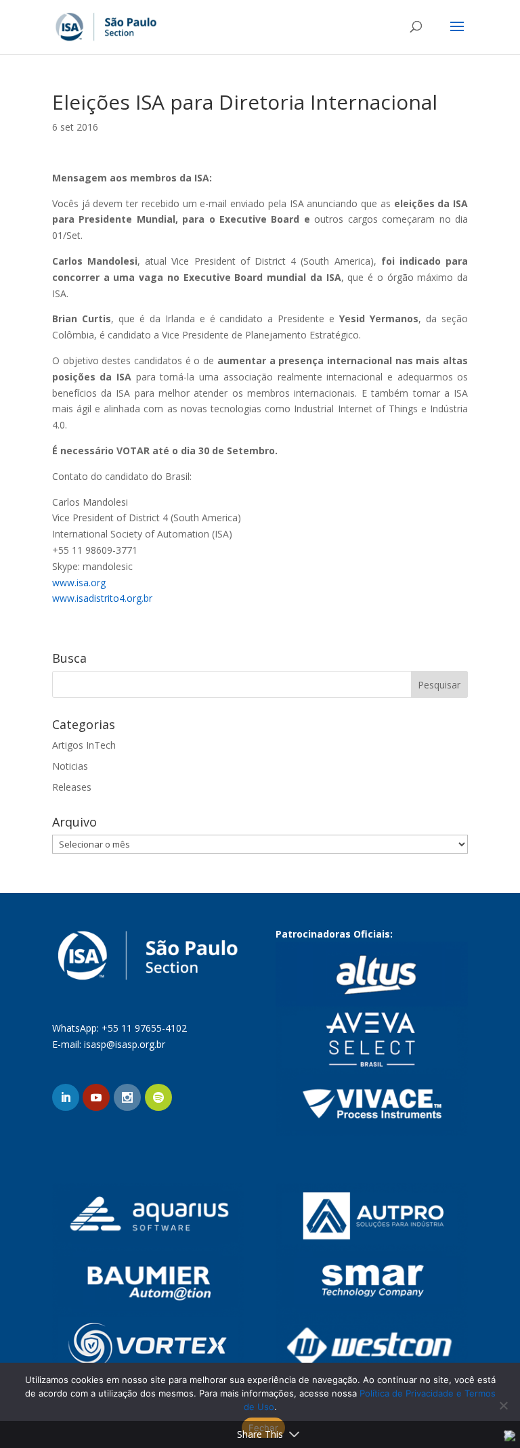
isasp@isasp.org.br (124, 1044)
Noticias (70, 766)
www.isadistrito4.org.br (102, 598)
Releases (71, 787)
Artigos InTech (84, 745)
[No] (503, 1405)
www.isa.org (79, 582)
